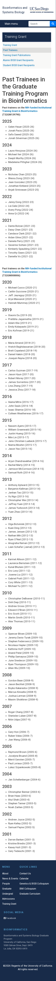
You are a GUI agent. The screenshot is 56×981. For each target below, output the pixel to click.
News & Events (10, 878)
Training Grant (10, 45)
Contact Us (25, 873)
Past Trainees (10, 50)
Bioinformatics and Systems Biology (14, 10)
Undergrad (7, 893)
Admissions (8, 898)
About (5, 873)
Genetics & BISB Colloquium (34, 883)
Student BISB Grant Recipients (19, 65)
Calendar (24, 878)
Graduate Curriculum (30, 893)
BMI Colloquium (28, 888)
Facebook (11, 918)
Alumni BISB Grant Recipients (18, 60)
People (6, 883)
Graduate (6, 888)
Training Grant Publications (17, 55)
